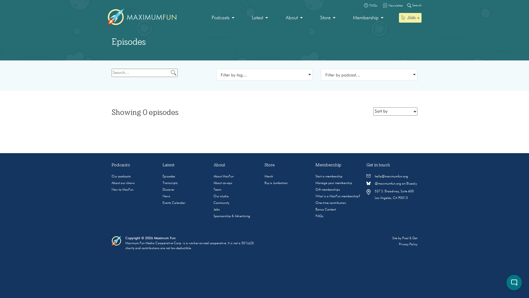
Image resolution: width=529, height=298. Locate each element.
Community (221, 203)
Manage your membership (333, 183)
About (292, 17)
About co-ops (223, 183)
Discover (168, 189)
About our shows (123, 183)
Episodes (169, 176)
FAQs (319, 216)
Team (217, 189)
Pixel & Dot (409, 238)
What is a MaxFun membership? (337, 196)
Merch (268, 176)
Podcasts (221, 17)
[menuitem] (223, 18)
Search (416, 5)
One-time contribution (330, 203)
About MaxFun (224, 176)
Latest (257, 17)
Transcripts (170, 183)
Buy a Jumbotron (276, 183)
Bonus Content (325, 209)
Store (325, 17)
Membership (366, 17)
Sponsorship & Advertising (232, 216)
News (166, 196)
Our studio (221, 196)
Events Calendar (174, 203)
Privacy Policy (408, 244)
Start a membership (328, 176)
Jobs (217, 209)
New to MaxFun (122, 189)
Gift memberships (327, 189)
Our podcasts (121, 176)
